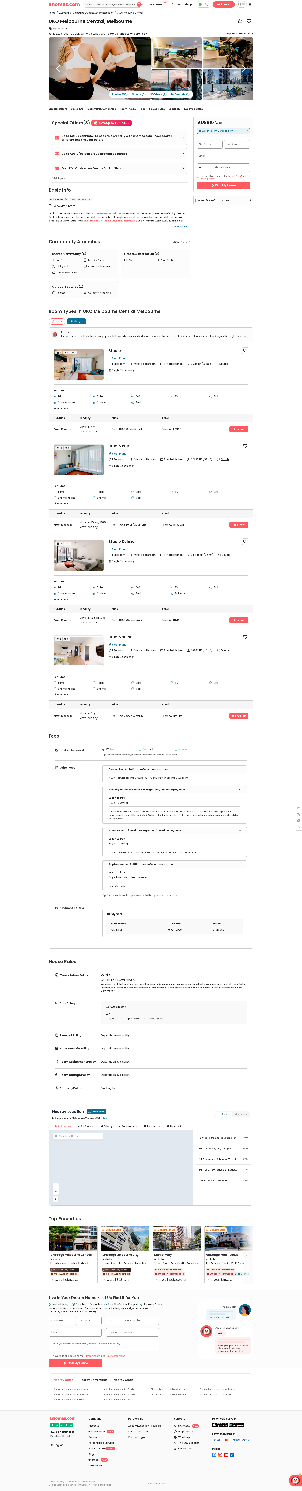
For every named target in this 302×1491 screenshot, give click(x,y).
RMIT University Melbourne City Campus (109, 221)
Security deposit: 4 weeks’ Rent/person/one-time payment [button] (147, 789)
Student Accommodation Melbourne (71, 1389)
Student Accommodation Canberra (168, 1389)
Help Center (185, 1431)
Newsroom (95, 1465)
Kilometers (241, 1114)
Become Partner (138, 1431)
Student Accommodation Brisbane (70, 1399)
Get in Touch (223, 4)
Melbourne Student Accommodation (92, 12)
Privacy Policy (234, 176)
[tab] (175, 769)
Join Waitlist (239, 715)
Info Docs (80, 1481)
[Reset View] (55, 1199)
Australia (63, 12)
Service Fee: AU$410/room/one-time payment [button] (139, 769)
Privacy (60, 1481)
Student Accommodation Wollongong (218, 1389)
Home (52, 12)
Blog (91, 1454)
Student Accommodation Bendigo (119, 1389)
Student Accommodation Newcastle (168, 1394)
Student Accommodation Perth (117, 1399)
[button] (181, 4)
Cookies (69, 1481)
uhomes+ (97, 1460)
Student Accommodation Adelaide (71, 1394)
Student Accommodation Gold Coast (218, 1394)
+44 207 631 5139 (188, 1443)
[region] (121, 1167)
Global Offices (100, 1431)
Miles (224, 1114)
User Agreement (208, 178)
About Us (94, 1426)
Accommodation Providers (144, 1426)
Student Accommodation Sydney (118, 1394)
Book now (239, 429)
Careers (93, 1437)
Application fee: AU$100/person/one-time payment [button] (142, 864)
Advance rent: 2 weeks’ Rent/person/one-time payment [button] (145, 830)
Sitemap (90, 1481)
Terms (52, 1481)
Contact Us (185, 1448)
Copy (105, 1118)
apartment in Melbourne (109, 213)
